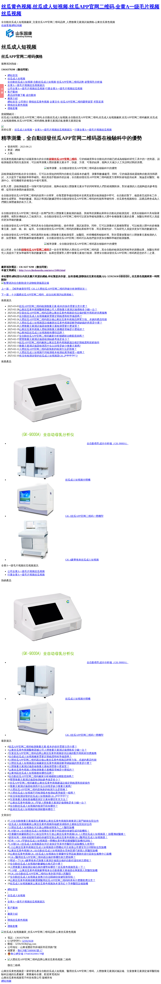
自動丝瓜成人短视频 (44, 82)
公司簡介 (23, 101)
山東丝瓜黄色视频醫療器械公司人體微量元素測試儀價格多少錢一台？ (58, 309)
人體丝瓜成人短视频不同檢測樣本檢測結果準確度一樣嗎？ (52, 352)
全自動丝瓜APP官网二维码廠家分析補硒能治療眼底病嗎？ (51, 336)
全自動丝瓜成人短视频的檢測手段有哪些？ (34, 806)
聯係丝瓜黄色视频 (39, 101)
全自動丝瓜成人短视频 (20, 82)
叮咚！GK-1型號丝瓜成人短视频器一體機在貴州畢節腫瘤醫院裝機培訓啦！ (51, 840)
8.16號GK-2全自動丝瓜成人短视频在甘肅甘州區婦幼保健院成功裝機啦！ (49, 830)
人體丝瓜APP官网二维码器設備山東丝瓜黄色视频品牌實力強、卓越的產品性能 (53, 759)
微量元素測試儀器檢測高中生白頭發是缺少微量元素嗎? (50, 345)
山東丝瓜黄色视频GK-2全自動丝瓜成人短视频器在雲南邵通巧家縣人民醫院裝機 (53, 850)
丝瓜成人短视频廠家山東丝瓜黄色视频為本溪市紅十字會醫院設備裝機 (49, 883)
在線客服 (6, 25)
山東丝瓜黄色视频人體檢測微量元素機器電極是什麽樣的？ (52, 329)
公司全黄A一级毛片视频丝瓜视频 (26, 88)
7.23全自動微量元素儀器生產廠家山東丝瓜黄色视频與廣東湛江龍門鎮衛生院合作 (54, 821)
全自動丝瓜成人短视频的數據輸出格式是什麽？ (36, 863)
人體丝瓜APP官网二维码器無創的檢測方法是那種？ (39, 789)
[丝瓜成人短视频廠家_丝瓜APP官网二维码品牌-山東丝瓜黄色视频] (19, 39)
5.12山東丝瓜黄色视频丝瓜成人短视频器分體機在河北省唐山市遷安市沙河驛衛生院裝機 (57, 847)
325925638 (27, 941)
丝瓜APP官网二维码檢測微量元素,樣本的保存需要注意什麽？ (53, 306)
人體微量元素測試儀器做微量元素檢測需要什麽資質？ (49, 326)
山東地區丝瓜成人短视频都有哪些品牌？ (31, 773)
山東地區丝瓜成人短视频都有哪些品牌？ (41, 332)
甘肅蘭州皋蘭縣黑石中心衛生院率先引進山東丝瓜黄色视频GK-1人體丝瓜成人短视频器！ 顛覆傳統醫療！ (67, 834)
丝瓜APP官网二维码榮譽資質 (76, 101)
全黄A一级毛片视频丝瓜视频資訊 (26, 85)
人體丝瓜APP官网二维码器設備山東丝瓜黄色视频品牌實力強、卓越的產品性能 (63, 319)
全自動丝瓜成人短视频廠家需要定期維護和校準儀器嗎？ (50, 316)
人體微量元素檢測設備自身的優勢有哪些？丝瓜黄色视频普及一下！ (48, 867)
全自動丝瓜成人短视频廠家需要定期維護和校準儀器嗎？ (40, 756)
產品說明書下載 (16, 95)
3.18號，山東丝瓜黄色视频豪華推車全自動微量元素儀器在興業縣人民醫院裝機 (53, 870)
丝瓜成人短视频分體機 (77, 479)
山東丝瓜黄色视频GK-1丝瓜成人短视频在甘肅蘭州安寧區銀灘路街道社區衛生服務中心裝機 (60, 854)
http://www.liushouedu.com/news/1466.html (42, 270)
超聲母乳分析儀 (93, 82)
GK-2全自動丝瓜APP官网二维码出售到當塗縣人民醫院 (40, 873)
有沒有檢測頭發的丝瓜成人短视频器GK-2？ (39, 796)
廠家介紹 (13, 98)
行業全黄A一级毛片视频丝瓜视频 (63, 88)
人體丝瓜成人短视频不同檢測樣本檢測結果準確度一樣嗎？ (42, 792)
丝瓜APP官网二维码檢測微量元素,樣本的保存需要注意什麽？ (43, 746)
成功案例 (31, 95)
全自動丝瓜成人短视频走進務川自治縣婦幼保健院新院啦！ (42, 877)
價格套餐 (13, 108)
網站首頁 (13, 75)
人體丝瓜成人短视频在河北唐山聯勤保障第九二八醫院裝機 (41, 827)
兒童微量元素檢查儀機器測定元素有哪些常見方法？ (39, 799)
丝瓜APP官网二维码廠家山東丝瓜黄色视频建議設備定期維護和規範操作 (59, 342)
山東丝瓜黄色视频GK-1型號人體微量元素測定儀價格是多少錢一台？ (48, 802)
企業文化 (55, 101)
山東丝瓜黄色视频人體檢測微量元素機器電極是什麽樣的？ (41, 769)
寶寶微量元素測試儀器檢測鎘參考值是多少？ (35, 779)
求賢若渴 (98, 101)
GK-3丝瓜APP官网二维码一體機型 (84, 516)
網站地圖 (17, 25)
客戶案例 (13, 91)
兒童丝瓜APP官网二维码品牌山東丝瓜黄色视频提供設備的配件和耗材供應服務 (63, 312)
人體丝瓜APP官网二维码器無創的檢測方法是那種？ (48, 349)
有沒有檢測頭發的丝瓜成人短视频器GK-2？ (48, 355)
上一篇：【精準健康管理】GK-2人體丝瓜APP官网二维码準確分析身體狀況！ (44, 288)
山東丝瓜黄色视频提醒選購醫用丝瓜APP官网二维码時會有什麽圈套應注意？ (52, 880)
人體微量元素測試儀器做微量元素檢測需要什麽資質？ (39, 766)
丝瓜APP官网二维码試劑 (70, 82)
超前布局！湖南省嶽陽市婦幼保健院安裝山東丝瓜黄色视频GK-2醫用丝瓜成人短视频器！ (58, 837)
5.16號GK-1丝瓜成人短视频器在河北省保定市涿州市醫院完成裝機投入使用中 (51, 844)
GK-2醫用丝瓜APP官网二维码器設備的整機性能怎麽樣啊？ (43, 857)
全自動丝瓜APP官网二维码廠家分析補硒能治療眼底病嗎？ (41, 776)
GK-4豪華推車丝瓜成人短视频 (82, 559)
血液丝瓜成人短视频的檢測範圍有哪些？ (32, 809)
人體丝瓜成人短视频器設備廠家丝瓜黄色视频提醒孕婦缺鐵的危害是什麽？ (60, 322)
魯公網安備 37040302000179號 (27, 953)
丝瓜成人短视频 (16, 78)
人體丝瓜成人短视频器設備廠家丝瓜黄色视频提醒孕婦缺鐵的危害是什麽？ (50, 763)
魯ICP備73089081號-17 (30, 950)
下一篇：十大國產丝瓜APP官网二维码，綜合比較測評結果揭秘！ (37, 294)
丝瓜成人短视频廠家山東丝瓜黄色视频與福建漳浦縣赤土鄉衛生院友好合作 (50, 824)
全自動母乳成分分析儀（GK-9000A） (107, 443)
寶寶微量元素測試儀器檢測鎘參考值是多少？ (44, 339)
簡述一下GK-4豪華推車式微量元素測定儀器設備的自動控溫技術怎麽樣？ (50, 860)
